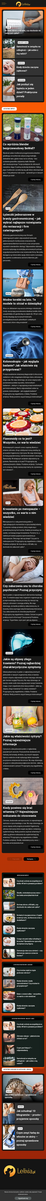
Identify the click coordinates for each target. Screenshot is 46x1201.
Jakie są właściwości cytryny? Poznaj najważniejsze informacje (22, 740)
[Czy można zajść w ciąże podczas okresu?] (9, 972)
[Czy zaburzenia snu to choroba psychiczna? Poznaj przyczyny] (23, 569)
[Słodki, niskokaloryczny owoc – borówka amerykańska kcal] (9, 894)
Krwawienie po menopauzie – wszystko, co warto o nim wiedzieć (21, 513)
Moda (8, 293)
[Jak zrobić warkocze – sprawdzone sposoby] (23, 1088)
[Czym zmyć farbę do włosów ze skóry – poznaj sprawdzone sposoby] (9, 1137)
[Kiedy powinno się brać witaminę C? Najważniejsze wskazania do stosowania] (23, 791)
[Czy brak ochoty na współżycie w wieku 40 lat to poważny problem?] (9, 882)
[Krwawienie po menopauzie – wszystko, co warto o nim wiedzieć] (23, 492)
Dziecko (21, 63)
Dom (7, 138)
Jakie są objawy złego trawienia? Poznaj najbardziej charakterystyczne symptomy (22, 663)
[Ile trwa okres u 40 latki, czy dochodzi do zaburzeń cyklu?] (23, 24)
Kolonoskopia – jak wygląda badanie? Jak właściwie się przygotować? (21, 365)
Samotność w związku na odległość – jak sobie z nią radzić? (28, 50)
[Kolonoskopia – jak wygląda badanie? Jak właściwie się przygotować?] (23, 345)
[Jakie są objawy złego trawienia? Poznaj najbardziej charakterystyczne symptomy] (23, 642)
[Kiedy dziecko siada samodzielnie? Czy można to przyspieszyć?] (9, 983)
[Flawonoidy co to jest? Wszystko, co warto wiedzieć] (23, 422)
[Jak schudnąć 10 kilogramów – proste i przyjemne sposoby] (9, 1113)
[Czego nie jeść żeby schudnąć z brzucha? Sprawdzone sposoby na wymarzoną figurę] (9, 941)
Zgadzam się (23, 1198)
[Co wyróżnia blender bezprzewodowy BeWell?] (23, 127)
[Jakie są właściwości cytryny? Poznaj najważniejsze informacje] (23, 719)
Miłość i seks (23, 42)
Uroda (8, 1091)
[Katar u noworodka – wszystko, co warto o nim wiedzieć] (9, 995)
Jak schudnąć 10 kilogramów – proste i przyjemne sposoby (29, 1115)
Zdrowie (21, 80)
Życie (8, 27)
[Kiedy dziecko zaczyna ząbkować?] (9, 67)
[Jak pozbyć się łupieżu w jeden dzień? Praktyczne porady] (9, 89)
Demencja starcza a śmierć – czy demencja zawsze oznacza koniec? (29, 953)
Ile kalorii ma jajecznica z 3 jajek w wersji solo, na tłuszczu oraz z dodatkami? (29, 917)
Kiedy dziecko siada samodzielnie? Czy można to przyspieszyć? (28, 983)
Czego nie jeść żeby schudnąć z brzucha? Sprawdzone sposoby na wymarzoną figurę (29, 941)
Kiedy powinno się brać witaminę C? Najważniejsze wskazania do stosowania (20, 811)
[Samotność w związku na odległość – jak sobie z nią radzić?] (9, 48)
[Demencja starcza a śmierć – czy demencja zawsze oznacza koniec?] (9, 953)
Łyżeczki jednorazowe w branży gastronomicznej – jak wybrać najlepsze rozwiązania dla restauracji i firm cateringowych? (22, 222)
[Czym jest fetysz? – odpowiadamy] (9, 1049)
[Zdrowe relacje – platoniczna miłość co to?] (9, 1037)
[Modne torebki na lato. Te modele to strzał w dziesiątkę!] (23, 283)
